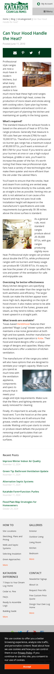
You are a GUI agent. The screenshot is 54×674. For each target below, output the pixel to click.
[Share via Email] (15, 52)
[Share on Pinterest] (23, 52)
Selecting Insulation (12, 553)
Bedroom (33, 553)
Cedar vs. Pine (9, 591)
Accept (27, 666)
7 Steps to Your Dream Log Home (14, 584)
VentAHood (23, 324)
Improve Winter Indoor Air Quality (22, 461)
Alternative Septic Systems (18, 481)
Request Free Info (37, 590)
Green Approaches (11, 559)
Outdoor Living (36, 536)
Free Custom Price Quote (38, 597)
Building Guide (9, 611)
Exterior (33, 531)
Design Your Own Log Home (39, 606)
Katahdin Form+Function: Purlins (21, 491)
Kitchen (32, 548)
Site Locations (9, 531)
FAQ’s (5, 597)
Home (5, 19)
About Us (33, 584)
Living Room (35, 542)
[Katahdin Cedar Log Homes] (16, 7)
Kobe (40, 338)
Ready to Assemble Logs (12, 604)
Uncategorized (24, 19)
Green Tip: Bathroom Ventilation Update (25, 471)
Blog (13, 19)
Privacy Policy (25, 652)
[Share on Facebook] (39, 52)
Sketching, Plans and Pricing (12, 538)
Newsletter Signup (38, 579)
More (5, 565)
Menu (49, 11)
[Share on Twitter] (31, 52)
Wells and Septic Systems (10, 546)
